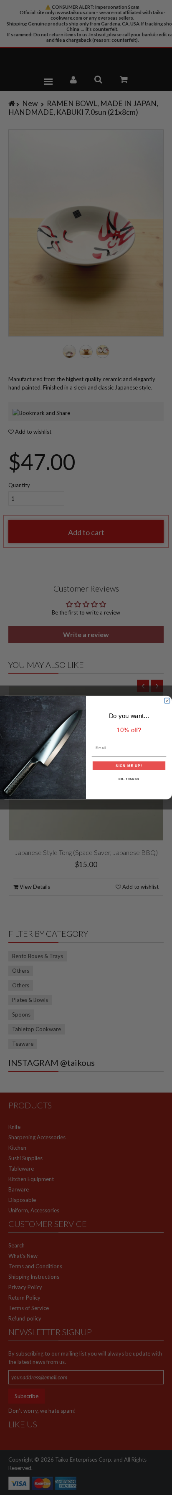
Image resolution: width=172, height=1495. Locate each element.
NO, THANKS (129, 778)
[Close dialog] (167, 700)
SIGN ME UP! (129, 765)
